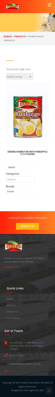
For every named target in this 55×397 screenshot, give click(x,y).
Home (10, 298)
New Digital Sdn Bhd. (34, 390)
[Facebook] (26, 275)
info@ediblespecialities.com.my (25, 363)
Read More (10, 266)
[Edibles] (13, 6)
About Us (11, 305)
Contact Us (27, 226)
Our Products (13, 317)
